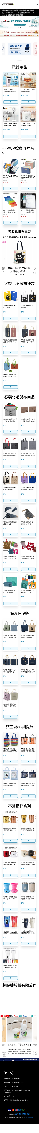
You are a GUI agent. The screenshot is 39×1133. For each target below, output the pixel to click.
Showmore (29, 1117)
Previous (2, 23)
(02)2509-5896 (18, 1078)
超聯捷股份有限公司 (22, 1114)
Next (37, 23)
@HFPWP (14, 1086)
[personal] (36, 4)
